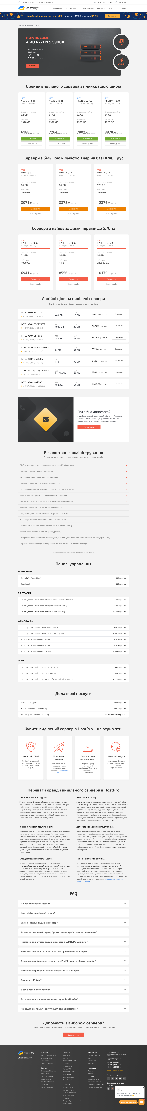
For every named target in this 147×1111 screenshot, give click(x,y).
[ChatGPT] (108, 1088)
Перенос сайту (68, 1087)
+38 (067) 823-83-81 (114, 1063)
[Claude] (112, 1088)
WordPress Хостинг (47, 1082)
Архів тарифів (67, 1104)
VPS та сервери (87, 8)
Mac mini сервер (68, 1077)
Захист (110, 8)
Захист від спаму (68, 1095)
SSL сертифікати (68, 1090)
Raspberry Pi (67, 1074)
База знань (92, 1064)
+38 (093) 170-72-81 (114, 1065)
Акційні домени (46, 1061)
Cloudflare (66, 1098)
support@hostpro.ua (114, 1059)
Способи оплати (93, 1079)
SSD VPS (65, 1058)
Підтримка (122, 8)
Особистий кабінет (94, 1082)
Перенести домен (47, 1058)
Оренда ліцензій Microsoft (72, 1101)
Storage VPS (67, 1069)
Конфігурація (32, 143)
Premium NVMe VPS (69, 1061)
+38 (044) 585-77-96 (114, 1067)
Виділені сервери (69, 1072)
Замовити (112, 16)
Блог (89, 1058)
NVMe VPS (66, 1055)
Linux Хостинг (45, 1074)
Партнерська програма (96, 1085)
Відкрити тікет (89, 427)
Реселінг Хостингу (47, 1087)
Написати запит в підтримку (115, 1070)
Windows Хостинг (47, 1079)
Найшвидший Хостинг (48, 1071)
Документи (92, 1076)
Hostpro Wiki (92, 1061)
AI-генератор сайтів (69, 1093)
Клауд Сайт (44, 1085)
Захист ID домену (46, 1064)
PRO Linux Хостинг (47, 1076)
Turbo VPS (66, 1064)
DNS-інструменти (94, 1055)
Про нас (91, 1071)
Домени (100, 8)
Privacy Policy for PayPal (96, 1087)
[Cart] (94, 2)
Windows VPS (67, 1066)
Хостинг (73, 8)
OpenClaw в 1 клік (60, 8)
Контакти (91, 1074)
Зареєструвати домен (48, 1055)
